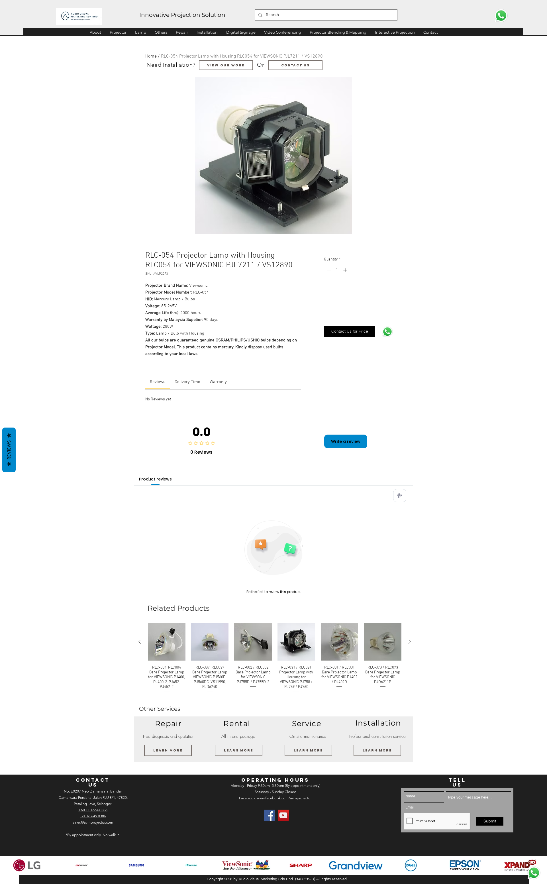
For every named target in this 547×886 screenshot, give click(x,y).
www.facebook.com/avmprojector (284, 798)
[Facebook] (269, 815)
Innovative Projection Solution (182, 14)
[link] (157, 381)
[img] (27, 865)
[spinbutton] (337, 270)
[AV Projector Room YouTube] (283, 815)
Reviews (9, 449)
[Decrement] (328, 270)
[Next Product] (409, 641)
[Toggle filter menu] (399, 495)
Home (151, 56)
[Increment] (345, 270)
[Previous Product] (139, 641)
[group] (274, 658)
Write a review (345, 441)
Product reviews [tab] (155, 479)
